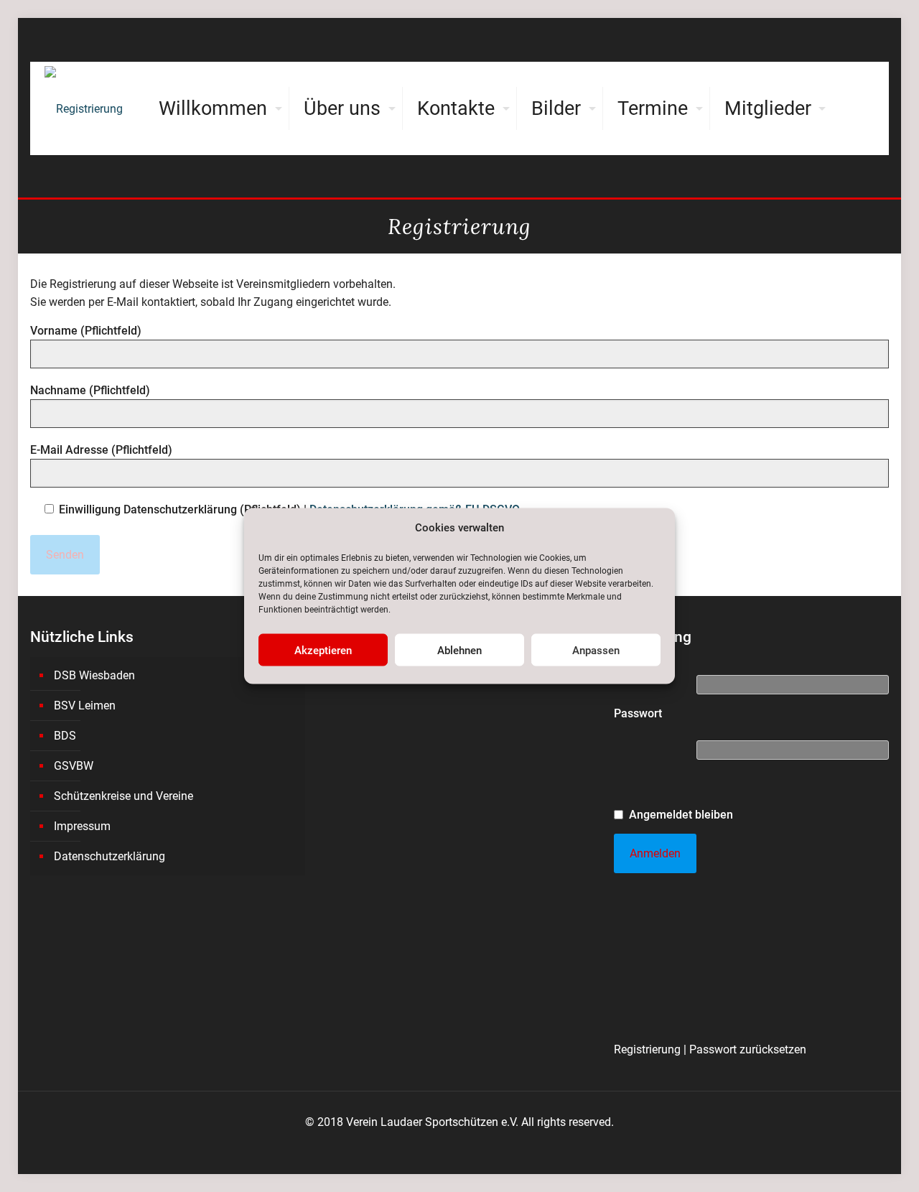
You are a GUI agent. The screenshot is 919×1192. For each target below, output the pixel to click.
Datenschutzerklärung (109, 856)
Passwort (638, 713)
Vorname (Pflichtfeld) (85, 330)
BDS (65, 735)
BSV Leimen (85, 705)
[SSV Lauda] (84, 108)
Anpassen (596, 649)
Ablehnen (459, 649)
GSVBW (73, 766)
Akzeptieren (323, 649)
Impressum (82, 826)
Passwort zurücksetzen (747, 1049)
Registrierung (647, 1049)
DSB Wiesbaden (94, 675)
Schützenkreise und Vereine (123, 796)
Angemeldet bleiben (681, 814)
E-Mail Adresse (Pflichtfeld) (101, 450)
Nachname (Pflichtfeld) (90, 390)
